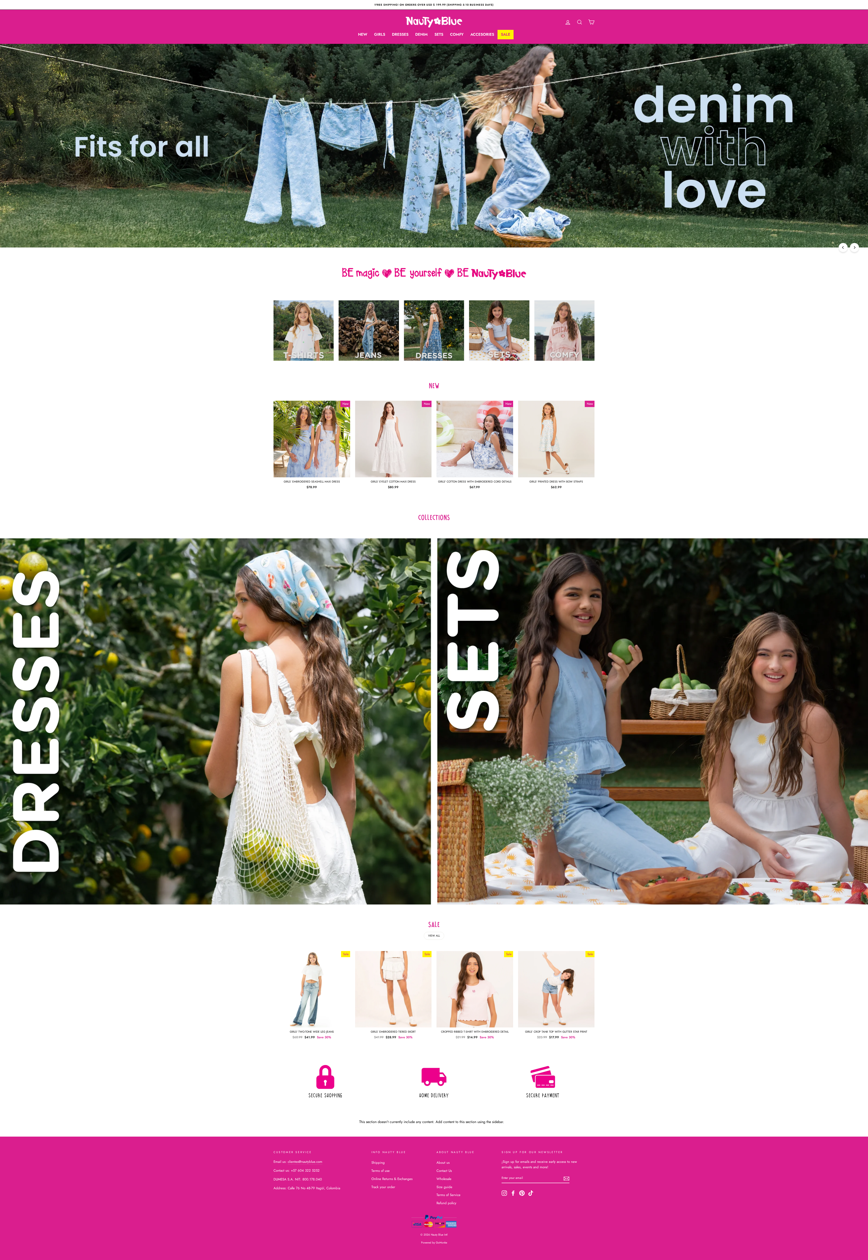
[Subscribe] (566, 1178)
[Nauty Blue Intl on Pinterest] (522, 1193)
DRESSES (400, 34)
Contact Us (444, 1170)
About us (443, 1162)
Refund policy (446, 1203)
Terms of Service (448, 1194)
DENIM (421, 34)
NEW (362, 34)
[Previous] (843, 247)
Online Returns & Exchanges (392, 1178)
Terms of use (380, 1170)
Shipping (378, 1162)
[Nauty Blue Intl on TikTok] (530, 1193)
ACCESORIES (482, 34)
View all (434, 936)
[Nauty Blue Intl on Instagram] (504, 1193)
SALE (505, 34)
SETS (438, 34)
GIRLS (379, 34)
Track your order (383, 1187)
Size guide (444, 1187)
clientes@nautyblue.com (305, 1161)
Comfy (457, 34)
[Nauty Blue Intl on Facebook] (513, 1193)
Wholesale (443, 1178)
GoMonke (441, 1243)
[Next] (854, 247)
